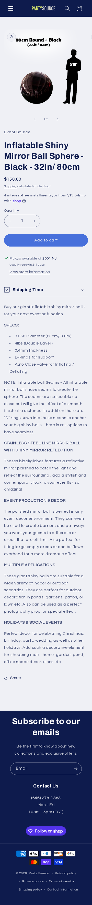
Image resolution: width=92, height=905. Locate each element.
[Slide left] (34, 119)
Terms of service (62, 881)
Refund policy (65, 873)
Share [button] (15, 678)
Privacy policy (33, 881)
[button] (11, 8)
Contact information (62, 889)
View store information (29, 272)
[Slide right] (57, 119)
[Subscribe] (76, 769)
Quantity (11, 210)
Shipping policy (30, 889)
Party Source (39, 873)
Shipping (10, 186)
